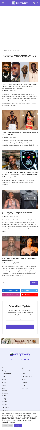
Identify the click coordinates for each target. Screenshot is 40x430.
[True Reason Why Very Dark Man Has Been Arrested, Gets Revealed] (20, 199)
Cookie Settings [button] (7, 425)
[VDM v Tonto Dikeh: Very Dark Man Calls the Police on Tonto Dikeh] (20, 246)
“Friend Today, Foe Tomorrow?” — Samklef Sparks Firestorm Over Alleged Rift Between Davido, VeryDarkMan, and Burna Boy (19, 86)
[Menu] (3, 3)
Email (20, 319)
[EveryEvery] (19, 3)
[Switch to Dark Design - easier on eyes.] (37, 3)
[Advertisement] (20, 28)
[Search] (34, 3)
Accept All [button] (18, 425)
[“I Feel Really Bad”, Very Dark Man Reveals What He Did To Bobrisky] (20, 120)
